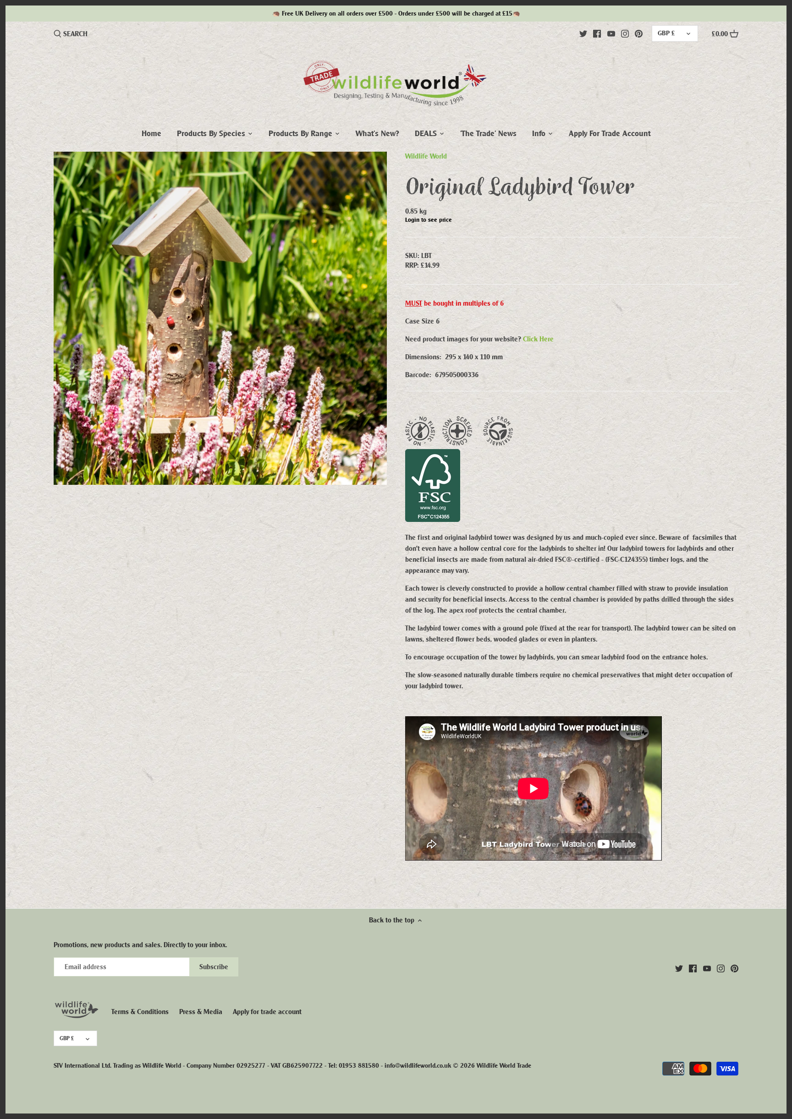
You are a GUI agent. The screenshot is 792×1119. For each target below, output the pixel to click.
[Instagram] (625, 33)
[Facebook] (597, 33)
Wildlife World (426, 156)
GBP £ (666, 33)
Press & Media (200, 1012)
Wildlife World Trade (504, 1065)
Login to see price (428, 219)
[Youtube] (611, 33)
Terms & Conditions (140, 1012)
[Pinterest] (639, 33)
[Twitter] (583, 33)
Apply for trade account (267, 1012)
